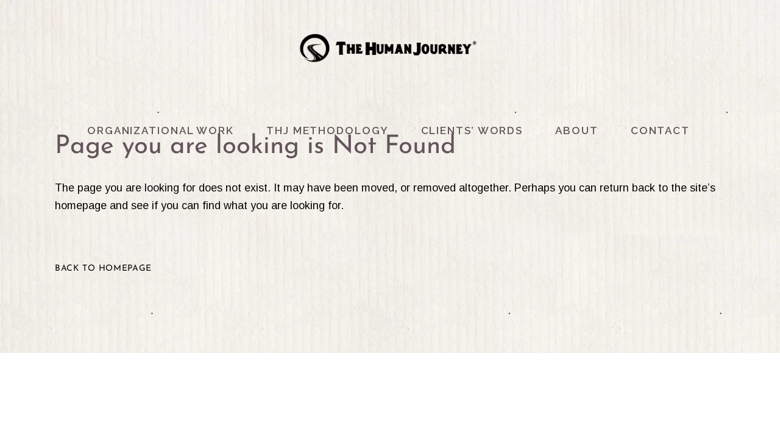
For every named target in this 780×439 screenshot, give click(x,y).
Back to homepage (103, 268)
